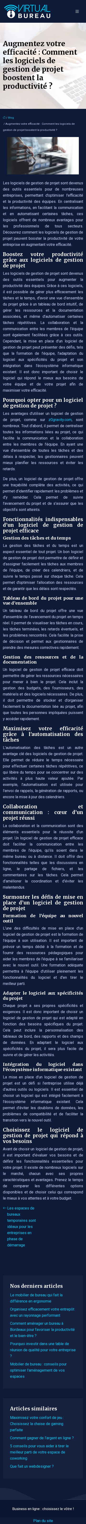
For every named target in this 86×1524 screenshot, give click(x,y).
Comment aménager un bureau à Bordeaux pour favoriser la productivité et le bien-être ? (42, 1329)
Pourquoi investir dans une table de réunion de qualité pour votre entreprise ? (43, 1350)
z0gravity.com (60, 419)
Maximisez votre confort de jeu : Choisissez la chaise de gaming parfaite (37, 1423)
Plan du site (43, 1521)
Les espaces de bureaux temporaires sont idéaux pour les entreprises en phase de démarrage (21, 1226)
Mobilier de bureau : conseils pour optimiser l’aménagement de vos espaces (38, 1370)
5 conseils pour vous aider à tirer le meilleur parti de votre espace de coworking (39, 1452)
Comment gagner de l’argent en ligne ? (42, 1438)
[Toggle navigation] (77, 11)
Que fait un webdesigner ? (32, 1466)
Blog (11, 117)
